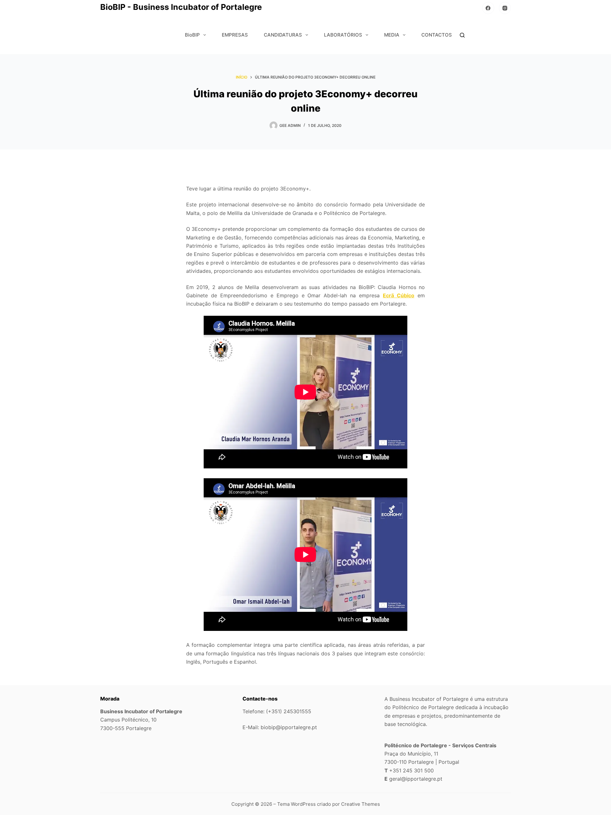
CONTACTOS (436, 35)
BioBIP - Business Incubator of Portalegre (181, 7)
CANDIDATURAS (283, 35)
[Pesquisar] (462, 35)
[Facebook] (488, 8)
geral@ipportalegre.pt (415, 779)
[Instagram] (505, 8)
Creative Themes (360, 804)
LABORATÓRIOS (343, 35)
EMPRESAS (235, 35)
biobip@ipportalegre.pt (289, 727)
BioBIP (192, 35)
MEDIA (391, 35)
